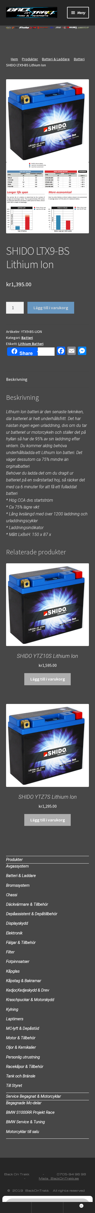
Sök (47, 1207)
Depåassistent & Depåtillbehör (31, 913)
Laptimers (14, 1019)
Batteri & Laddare (56, 59)
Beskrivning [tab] (16, 379)
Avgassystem (17, 866)
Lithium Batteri (31, 343)
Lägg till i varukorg (51, 307)
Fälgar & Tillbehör (21, 942)
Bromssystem (18, 885)
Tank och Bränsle (20, 1076)
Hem (14, 59)
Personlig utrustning (23, 1057)
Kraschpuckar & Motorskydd (30, 999)
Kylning (12, 1009)
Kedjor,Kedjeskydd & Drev (27, 990)
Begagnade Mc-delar (23, 1103)
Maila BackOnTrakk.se (59, 1178)
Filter (10, 952)
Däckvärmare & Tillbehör (27, 904)
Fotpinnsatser (17, 961)
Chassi (11, 895)
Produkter (30, 59)
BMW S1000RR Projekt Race (30, 1112)
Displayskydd (17, 923)
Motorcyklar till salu (22, 1131)
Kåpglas (13, 971)
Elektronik (14, 933)
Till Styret (14, 1085)
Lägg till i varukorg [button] (47, 679)
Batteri (79, 59)
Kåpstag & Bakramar (23, 980)
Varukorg (72, 1204)
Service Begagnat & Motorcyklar (33, 1096)
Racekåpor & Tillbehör (24, 1066)
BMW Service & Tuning (25, 1122)
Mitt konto (16, 1207)
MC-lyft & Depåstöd (22, 1028)
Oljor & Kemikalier (21, 1047)
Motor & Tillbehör (20, 1038)
